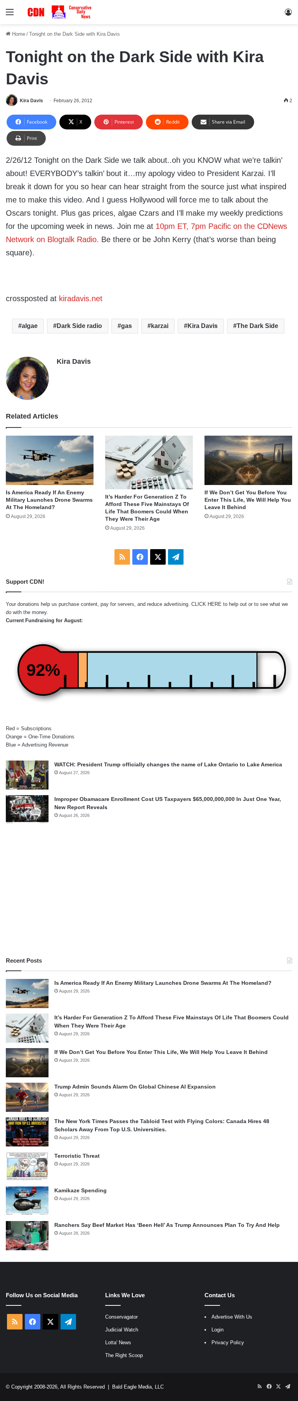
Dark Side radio (79, 326)
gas (126, 326)
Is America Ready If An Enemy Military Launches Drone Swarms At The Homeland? (49, 499)
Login (217, 1330)
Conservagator (121, 1317)
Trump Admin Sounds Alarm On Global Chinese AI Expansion (135, 1086)
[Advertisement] (149, 890)
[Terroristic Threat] (27, 1166)
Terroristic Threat (77, 1156)
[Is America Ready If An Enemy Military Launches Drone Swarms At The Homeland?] (50, 460)
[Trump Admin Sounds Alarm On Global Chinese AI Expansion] (27, 1097)
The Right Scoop (124, 1355)
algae (30, 326)
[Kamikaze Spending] (27, 1201)
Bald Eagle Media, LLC (138, 1387)
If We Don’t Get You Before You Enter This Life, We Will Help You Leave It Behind (247, 499)
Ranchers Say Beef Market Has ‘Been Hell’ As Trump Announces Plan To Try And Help (167, 1225)
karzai (159, 326)
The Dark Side (257, 326)
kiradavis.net (79, 298)
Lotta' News (118, 1342)
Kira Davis (31, 100)
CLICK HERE (206, 604)
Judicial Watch (121, 1330)
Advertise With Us (231, 1317)
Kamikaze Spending (80, 1190)
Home (17, 34)
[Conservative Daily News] (60, 12)
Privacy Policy (227, 1342)
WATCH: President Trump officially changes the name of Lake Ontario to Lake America (168, 764)
